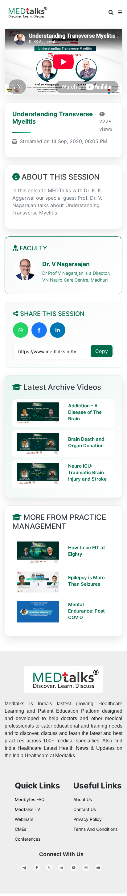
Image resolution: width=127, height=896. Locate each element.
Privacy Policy (87, 819)
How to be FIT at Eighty (86, 551)
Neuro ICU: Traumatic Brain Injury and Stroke (87, 472)
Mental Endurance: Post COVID (86, 610)
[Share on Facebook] (39, 330)
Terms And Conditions (95, 829)
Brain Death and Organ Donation (86, 442)
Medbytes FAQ (30, 799)
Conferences (27, 839)
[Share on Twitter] (76, 330)
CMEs (20, 829)
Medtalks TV (27, 809)
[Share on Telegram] (94, 330)
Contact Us (84, 809)
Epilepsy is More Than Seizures (86, 581)
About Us (82, 799)
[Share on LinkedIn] (57, 330)
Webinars (24, 819)
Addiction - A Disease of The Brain (85, 412)
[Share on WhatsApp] (20, 330)
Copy (101, 351)
